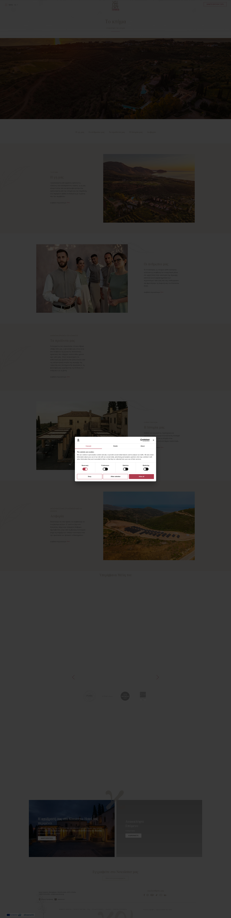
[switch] (105, 469)
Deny (89, 476)
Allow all (141, 476)
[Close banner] (153, 440)
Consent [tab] (88, 446)
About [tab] (143, 446)
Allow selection (115, 476)
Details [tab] (115, 446)
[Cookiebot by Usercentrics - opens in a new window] (142, 440)
